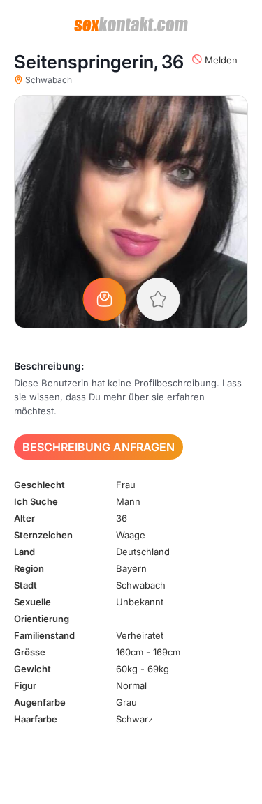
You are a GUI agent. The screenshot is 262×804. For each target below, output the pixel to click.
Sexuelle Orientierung (41, 610)
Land (24, 551)
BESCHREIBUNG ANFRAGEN (98, 447)
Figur (25, 685)
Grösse (29, 652)
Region (29, 568)
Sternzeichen (43, 534)
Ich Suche (36, 501)
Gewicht (32, 668)
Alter (24, 518)
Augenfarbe (40, 702)
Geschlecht (39, 484)
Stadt (25, 585)
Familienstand (44, 635)
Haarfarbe (35, 719)
